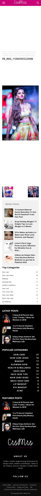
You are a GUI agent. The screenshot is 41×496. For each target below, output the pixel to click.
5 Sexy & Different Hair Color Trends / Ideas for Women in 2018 (23, 317)
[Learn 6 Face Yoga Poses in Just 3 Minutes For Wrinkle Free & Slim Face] (8, 246)
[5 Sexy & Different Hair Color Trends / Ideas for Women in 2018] (6, 318)
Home (4, 52)
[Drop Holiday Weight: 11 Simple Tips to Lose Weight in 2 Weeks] (8, 224)
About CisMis (7, 485)
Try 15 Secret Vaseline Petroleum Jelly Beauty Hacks (23, 328)
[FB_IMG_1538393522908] (20, 140)
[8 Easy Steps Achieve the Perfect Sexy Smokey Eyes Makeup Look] (6, 339)
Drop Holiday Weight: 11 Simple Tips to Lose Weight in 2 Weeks (26, 224)
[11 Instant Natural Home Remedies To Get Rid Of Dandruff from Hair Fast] (8, 212)
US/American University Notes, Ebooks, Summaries (20, 489)
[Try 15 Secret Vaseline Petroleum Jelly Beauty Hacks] (6, 329)
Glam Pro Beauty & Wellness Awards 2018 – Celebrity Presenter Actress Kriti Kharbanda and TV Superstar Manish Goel (19, 54)
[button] (38, 3)
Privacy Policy (11, 487)
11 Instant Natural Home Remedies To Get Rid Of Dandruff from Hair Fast (25, 213)
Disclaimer (33, 485)
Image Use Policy (22, 487)
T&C (31, 487)
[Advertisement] (20, 28)
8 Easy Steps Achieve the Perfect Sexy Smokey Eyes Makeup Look (24, 339)
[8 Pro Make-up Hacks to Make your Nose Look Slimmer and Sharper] (8, 235)
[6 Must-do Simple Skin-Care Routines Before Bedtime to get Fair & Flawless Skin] (8, 258)
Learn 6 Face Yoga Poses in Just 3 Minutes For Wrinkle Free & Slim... (25, 247)
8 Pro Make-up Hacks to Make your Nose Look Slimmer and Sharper (25, 234)
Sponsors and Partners (20, 485)
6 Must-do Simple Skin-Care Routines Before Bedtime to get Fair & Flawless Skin (25, 259)
